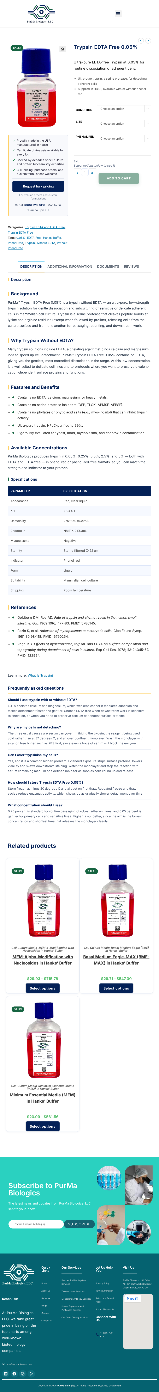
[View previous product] (141, 41)
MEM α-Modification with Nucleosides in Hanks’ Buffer (48, 949)
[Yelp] (31, 1374)
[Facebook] (14, 1374)
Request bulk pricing (38, 186)
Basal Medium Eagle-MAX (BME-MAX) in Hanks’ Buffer (116, 960)
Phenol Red (15, 243)
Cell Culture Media (24, 947)
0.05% (20, 237)
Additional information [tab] (69, 266)
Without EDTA (45, 243)
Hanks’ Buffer (52, 237)
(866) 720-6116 (34, 205)
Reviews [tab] (131, 266)
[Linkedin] (6, 1374)
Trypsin (30, 243)
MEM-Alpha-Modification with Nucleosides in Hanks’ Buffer (42, 960)
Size (79, 121)
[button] (118, 13)
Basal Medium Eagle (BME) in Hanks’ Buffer (127, 949)
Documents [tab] (108, 266)
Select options (42, 988)
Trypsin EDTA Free (20, 232)
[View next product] (148, 41)
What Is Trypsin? (40, 675)
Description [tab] (31, 266)
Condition (84, 110)
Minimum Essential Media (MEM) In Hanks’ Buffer (50, 1087)
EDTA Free (34, 237)
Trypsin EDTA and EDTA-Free (45, 227)
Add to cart (119, 178)
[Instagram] (22, 1374)
